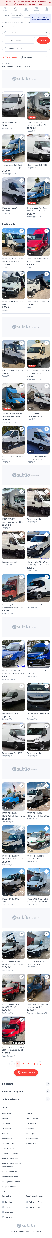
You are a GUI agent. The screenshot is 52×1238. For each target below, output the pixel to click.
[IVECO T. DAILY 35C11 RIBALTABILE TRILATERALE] (13, 845)
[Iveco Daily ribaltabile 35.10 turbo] (13, 291)
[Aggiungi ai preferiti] (21, 95)
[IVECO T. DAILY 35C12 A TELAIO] (13, 887)
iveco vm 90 (16, 15)
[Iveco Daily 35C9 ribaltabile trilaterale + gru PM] (38, 994)
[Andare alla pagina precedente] (12, 1064)
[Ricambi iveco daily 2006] (13, 111)
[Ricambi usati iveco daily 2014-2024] (38, 660)
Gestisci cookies (8, 1143)
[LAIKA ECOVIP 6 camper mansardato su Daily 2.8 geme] (38, 111)
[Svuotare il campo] (46, 32)
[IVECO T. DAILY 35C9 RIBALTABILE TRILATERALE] (38, 802)
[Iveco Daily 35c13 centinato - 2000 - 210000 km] (38, 248)
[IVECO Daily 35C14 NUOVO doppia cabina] (13, 360)
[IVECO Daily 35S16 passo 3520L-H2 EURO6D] (38, 444)
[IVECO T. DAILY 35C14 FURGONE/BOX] (38, 951)
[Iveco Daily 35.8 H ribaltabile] (38, 290)
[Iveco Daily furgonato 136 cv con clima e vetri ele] (38, 360)
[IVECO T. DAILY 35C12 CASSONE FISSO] (38, 845)
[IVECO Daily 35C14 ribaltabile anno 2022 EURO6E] (38, 403)
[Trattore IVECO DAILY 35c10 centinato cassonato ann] (13, 403)
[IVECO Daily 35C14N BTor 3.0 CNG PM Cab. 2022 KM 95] (13, 1036)
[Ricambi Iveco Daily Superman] (13, 701)
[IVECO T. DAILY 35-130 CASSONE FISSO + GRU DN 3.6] (13, 951)
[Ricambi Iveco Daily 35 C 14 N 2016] (38, 701)
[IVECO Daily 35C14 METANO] (13, 197)
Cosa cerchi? (8, 27)
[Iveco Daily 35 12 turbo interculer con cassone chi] (13, 594)
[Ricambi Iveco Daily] (38, 594)
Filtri (43, 40)
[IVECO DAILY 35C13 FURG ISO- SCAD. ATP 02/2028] (38, 887)
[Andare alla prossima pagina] (40, 1064)
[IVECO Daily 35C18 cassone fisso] (13, 444)
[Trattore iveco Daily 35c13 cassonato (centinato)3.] (13, 154)
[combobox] (26, 32)
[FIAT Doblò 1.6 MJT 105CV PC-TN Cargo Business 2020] (38, 551)
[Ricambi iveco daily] (38, 508)
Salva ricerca (11, 57)
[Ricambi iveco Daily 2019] (38, 154)
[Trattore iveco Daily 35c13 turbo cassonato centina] (38, 197)
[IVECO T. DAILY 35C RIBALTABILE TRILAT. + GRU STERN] (13, 802)
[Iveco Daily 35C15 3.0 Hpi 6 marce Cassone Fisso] (13, 248)
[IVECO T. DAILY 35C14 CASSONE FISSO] (13, 994)
